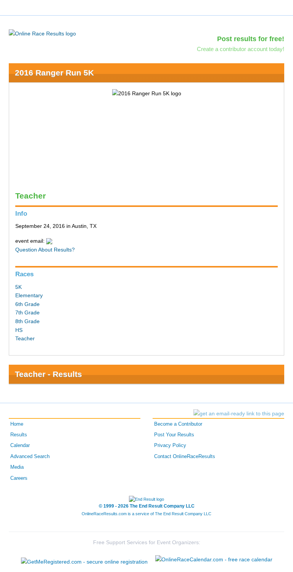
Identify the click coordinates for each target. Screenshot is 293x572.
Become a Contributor (178, 424)
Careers (18, 478)
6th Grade (27, 304)
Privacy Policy (170, 445)
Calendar (20, 445)
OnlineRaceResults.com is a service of (146, 513)
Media (17, 467)
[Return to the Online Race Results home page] (42, 33)
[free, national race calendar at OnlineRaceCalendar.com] (213, 559)
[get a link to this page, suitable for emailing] (238, 413)
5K (18, 287)
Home (16, 424)
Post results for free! (250, 39)
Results (18, 434)
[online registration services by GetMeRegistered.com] (84, 559)
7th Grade (27, 312)
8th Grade (27, 321)
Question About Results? (45, 250)
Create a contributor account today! (240, 49)
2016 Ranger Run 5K (54, 72)
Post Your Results (174, 434)
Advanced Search (30, 456)
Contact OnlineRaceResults (184, 456)
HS (19, 330)
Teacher (25, 338)
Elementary (29, 295)
